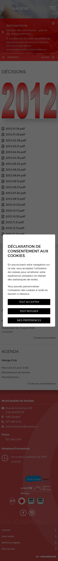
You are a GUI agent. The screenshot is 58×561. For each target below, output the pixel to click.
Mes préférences (29, 320)
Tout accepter (29, 301)
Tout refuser (29, 310)
